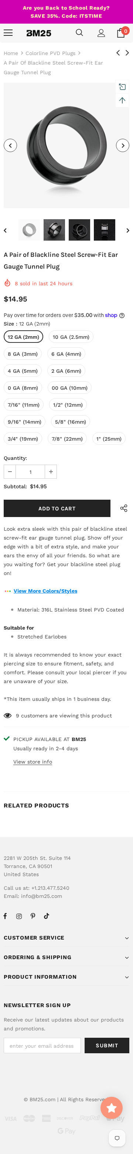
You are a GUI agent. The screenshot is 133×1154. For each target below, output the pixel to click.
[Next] (122, 145)
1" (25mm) (109, 439)
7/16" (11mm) (24, 405)
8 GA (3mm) (23, 354)
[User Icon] (101, 33)
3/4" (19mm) (23, 439)
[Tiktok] (46, 916)
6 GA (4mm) (66, 354)
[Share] (122, 508)
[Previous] (10, 145)
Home (11, 53)
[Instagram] (18, 916)
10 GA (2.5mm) (71, 337)
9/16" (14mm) (24, 422)
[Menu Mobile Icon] (8, 32)
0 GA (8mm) (23, 388)
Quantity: (15, 458)
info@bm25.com (41, 896)
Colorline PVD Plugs (50, 53)
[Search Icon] (79, 33)
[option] (66, 145)
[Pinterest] (33, 916)
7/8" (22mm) (67, 439)
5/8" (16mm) (70, 422)
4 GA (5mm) (23, 371)
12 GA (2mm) (23, 337)
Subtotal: (15, 486)
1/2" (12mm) (68, 405)
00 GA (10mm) (70, 388)
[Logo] (39, 32)
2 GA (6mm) (66, 371)
